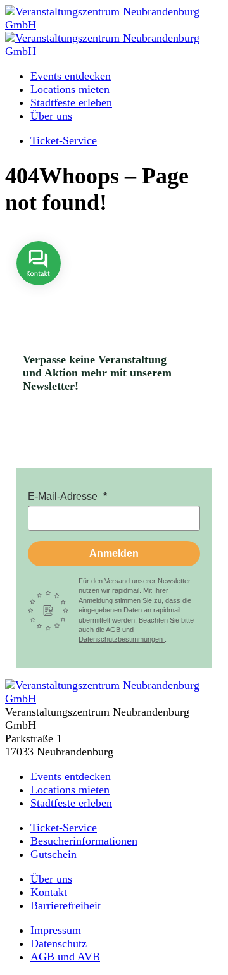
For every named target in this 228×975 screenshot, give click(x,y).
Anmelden (114, 553)
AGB (114, 629)
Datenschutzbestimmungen (122, 639)
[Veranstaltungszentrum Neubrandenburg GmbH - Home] (114, 698)
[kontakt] (38, 294)
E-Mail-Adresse (64, 496)
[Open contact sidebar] (38, 294)
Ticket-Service (63, 140)
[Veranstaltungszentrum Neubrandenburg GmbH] (114, 24)
